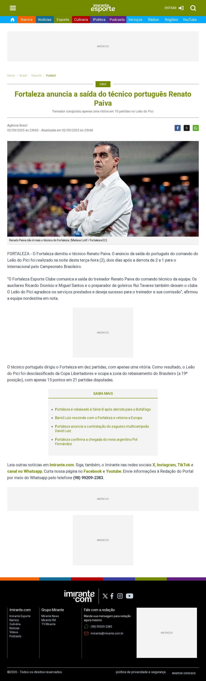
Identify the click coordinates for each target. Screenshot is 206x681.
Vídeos (13, 632)
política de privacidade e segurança (141, 672)
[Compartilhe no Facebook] (178, 128)
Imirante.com (62, 464)
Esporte (63, 19)
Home (11, 75)
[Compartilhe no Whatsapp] (196, 128)
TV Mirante (48, 624)
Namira (26, 19)
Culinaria (81, 19)
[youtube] (130, 596)
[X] (105, 596)
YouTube (190, 19)
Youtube (113, 471)
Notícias (45, 19)
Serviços (135, 19)
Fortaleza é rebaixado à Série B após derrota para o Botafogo (103, 409)
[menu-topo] (13, 8)
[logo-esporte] (103, 8)
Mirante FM (48, 620)
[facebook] (112, 596)
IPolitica (99, 19)
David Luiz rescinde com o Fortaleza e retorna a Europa (98, 418)
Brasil (23, 75)
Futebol (51, 75)
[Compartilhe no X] (187, 128)
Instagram (166, 464)
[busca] (193, 8)
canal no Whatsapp (24, 471)
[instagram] (120, 596)
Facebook (93, 471)
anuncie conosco (184, 673)
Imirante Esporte (20, 616)
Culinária (15, 624)
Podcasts (117, 19)
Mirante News (50, 616)
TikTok (183, 464)
